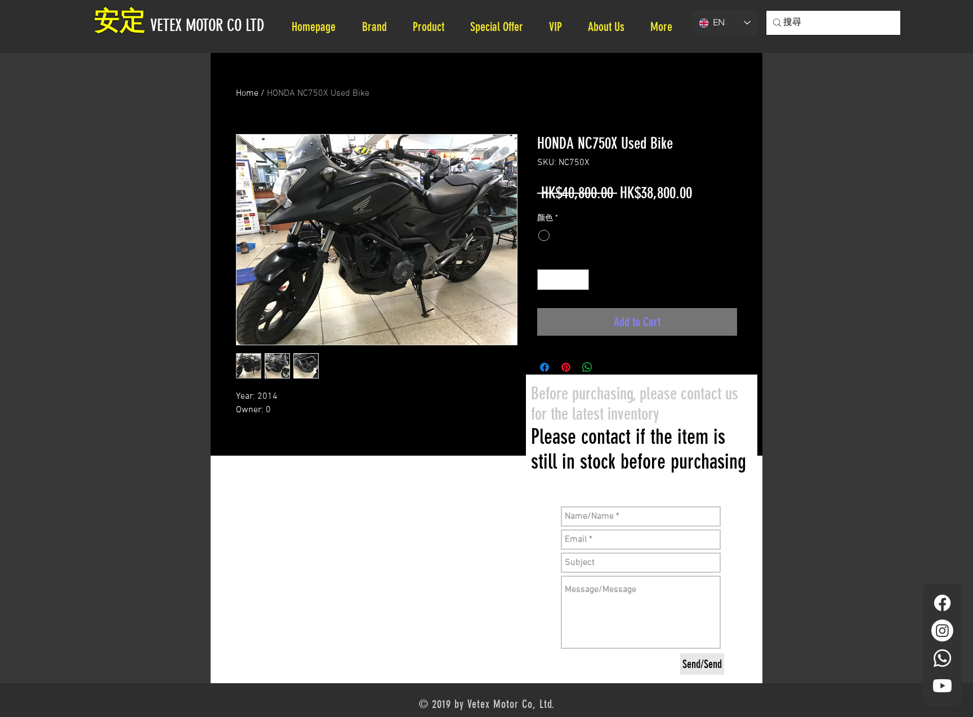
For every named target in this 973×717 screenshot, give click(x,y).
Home (247, 93)
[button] (610, 26)
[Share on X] (608, 367)
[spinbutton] (563, 280)
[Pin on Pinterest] (566, 367)
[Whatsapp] (942, 658)
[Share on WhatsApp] (587, 367)
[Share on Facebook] (544, 367)
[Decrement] (546, 280)
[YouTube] (942, 686)
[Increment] (580, 280)
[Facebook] (942, 603)
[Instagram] (942, 631)
